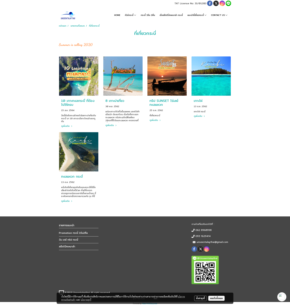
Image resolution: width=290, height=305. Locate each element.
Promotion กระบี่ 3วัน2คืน (73, 233)
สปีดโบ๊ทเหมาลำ (67, 246)
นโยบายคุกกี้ (86, 299)
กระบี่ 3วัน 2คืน (148, 15)
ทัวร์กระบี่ (129, 15)
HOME (117, 15)
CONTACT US (218, 15)
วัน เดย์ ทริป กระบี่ (68, 240)
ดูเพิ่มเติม (65, 126)
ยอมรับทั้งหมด (216, 298)
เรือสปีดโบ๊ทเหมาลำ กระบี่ (171, 15)
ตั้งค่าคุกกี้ (200, 298)
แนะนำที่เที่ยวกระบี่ (196, 15)
